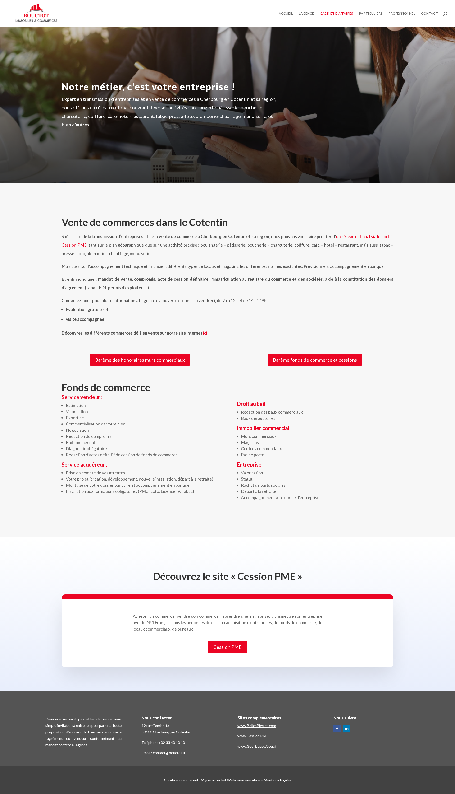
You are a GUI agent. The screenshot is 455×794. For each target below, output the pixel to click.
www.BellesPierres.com (256, 725)
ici (205, 333)
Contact (429, 13)
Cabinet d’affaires (336, 13)
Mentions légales (277, 780)
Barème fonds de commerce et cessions (315, 360)
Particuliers (370, 13)
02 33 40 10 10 (173, 742)
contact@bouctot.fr (169, 752)
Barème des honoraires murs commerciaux (140, 360)
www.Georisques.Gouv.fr (257, 746)
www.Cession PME (252, 735)
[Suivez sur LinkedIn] (346, 728)
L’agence (306, 13)
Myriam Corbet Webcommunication (230, 780)
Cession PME (227, 647)
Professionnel (401, 13)
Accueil (286, 13)
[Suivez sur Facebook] (337, 728)
